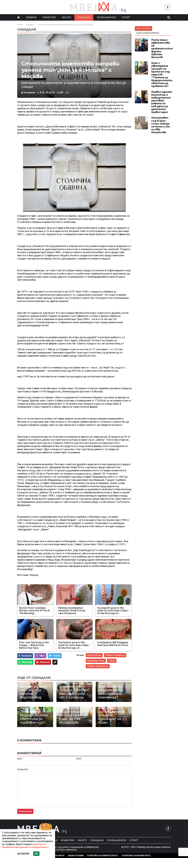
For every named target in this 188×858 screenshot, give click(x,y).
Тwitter (56, 655)
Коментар (49, 17)
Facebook (26, 655)
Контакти (59, 855)
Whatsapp (27, 662)
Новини (31, 17)
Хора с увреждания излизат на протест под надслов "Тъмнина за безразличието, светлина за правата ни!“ (34, 708)
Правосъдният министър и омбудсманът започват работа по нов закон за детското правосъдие (161, 102)
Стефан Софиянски (115, 655)
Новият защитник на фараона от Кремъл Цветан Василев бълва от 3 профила (73, 688)
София (111, 660)
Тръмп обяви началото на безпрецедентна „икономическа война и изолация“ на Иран (113, 711)
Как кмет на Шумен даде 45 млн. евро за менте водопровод (33, 690)
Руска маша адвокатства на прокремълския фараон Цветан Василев (162, 48)
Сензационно (106, 17)
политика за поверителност (33, 847)
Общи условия (76, 855)
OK (36, 853)
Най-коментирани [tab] (147, 33)
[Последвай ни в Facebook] (168, 7)
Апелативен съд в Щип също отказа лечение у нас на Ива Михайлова (74, 715)
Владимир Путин (95, 660)
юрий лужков (94, 655)
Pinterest (45, 662)
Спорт (126, 17)
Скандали (84, 17)
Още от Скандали (34, 678)
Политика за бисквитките (136, 855)
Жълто (66, 17)
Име (20, 759)
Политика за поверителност (102, 855)
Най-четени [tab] (143, 28)
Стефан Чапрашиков (97, 666)
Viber (42, 655)
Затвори (23, 853)
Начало (20, 25)
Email (78, 759)
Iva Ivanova (29, 92)
